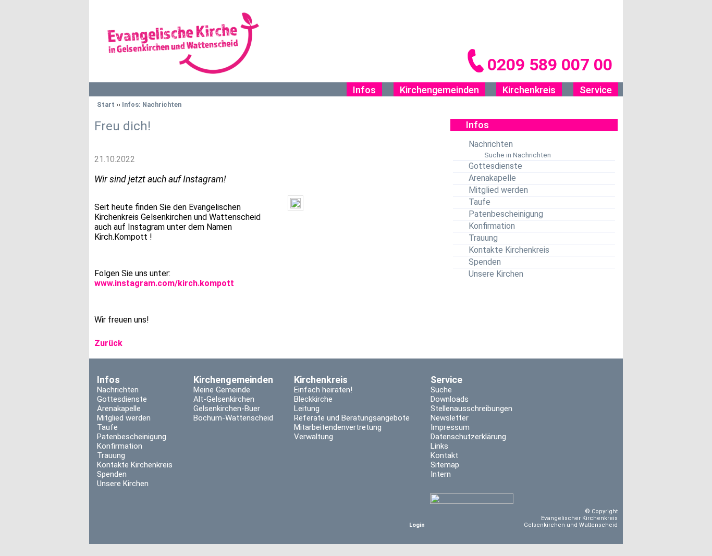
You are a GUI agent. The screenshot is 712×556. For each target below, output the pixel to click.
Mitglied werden (498, 190)
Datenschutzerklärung (468, 436)
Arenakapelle (492, 178)
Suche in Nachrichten (517, 155)
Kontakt (444, 455)
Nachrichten (491, 144)
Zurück (108, 343)
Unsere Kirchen (496, 274)
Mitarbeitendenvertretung (338, 427)
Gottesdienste (495, 166)
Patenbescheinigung (506, 214)
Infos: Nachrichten (151, 104)
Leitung (307, 408)
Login (417, 525)
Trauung (483, 238)
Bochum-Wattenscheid (233, 418)
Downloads (450, 399)
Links (439, 446)
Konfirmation (492, 226)
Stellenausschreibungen (471, 408)
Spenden (485, 262)
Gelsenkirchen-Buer (226, 408)
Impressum (450, 427)
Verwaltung (313, 436)
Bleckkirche (313, 399)
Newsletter (450, 418)
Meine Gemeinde (221, 389)
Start (106, 104)
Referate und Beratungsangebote (352, 418)
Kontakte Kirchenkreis (509, 250)
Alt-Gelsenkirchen (223, 399)
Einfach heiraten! (323, 389)
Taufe (479, 202)
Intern (441, 474)
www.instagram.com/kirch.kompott (164, 283)
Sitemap (445, 464)
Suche (441, 389)
